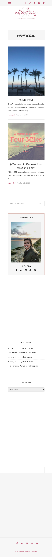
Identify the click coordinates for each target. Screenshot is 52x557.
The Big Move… (26, 99)
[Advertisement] (26, 308)
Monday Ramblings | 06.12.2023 (20, 348)
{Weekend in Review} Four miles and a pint (26, 166)
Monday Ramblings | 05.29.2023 (20, 362)
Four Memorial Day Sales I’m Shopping (23, 366)
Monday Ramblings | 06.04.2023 (20, 357)
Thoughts (12, 115)
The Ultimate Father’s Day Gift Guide (22, 353)
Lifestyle (11, 183)
